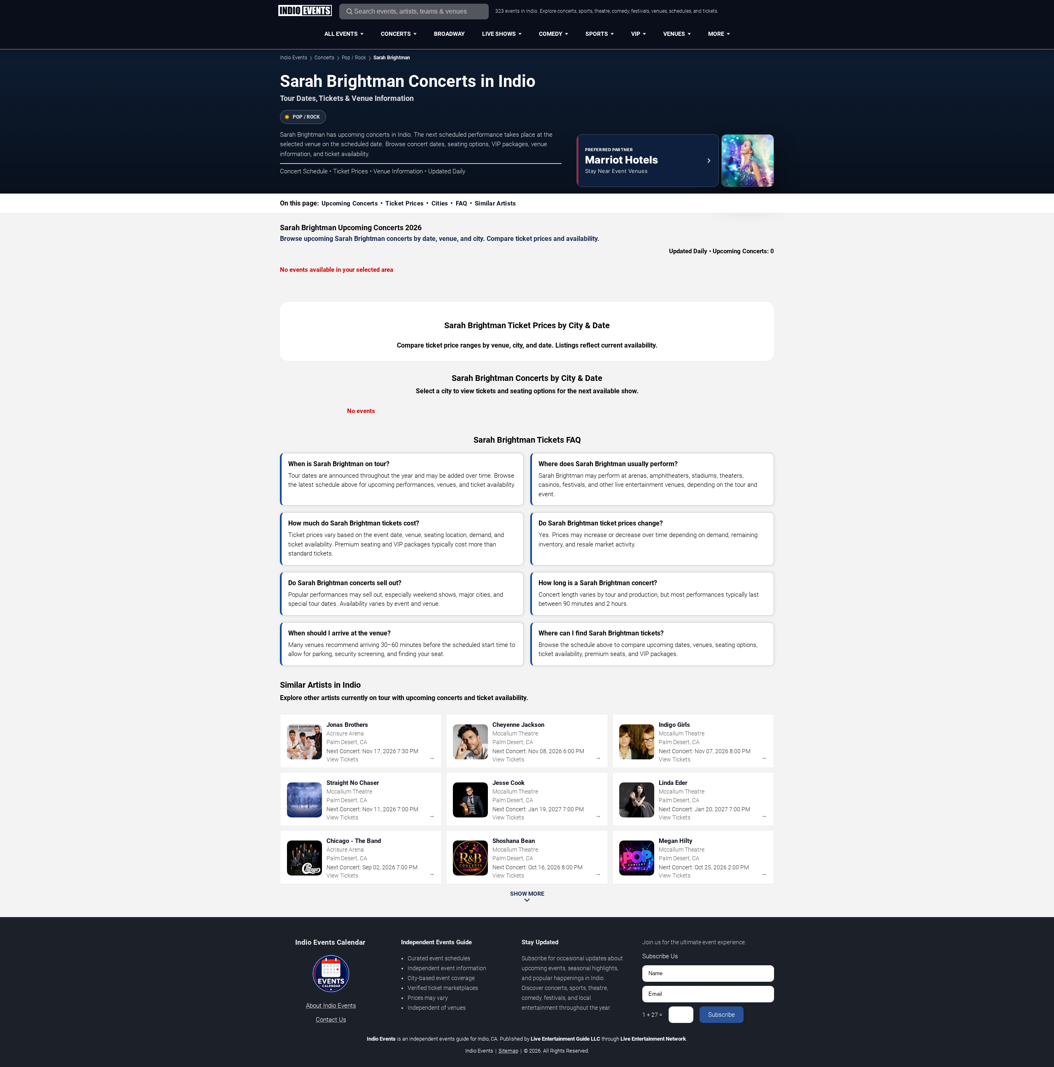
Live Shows (499, 33)
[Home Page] (305, 11)
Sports (596, 33)
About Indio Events (331, 1005)
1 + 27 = (652, 1014)
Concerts (396, 33)
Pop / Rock (354, 58)
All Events (341, 33)
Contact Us (331, 1019)
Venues (674, 33)
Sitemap (508, 1051)
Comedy (550, 33)
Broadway (449, 33)
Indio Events (293, 58)
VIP (635, 33)
